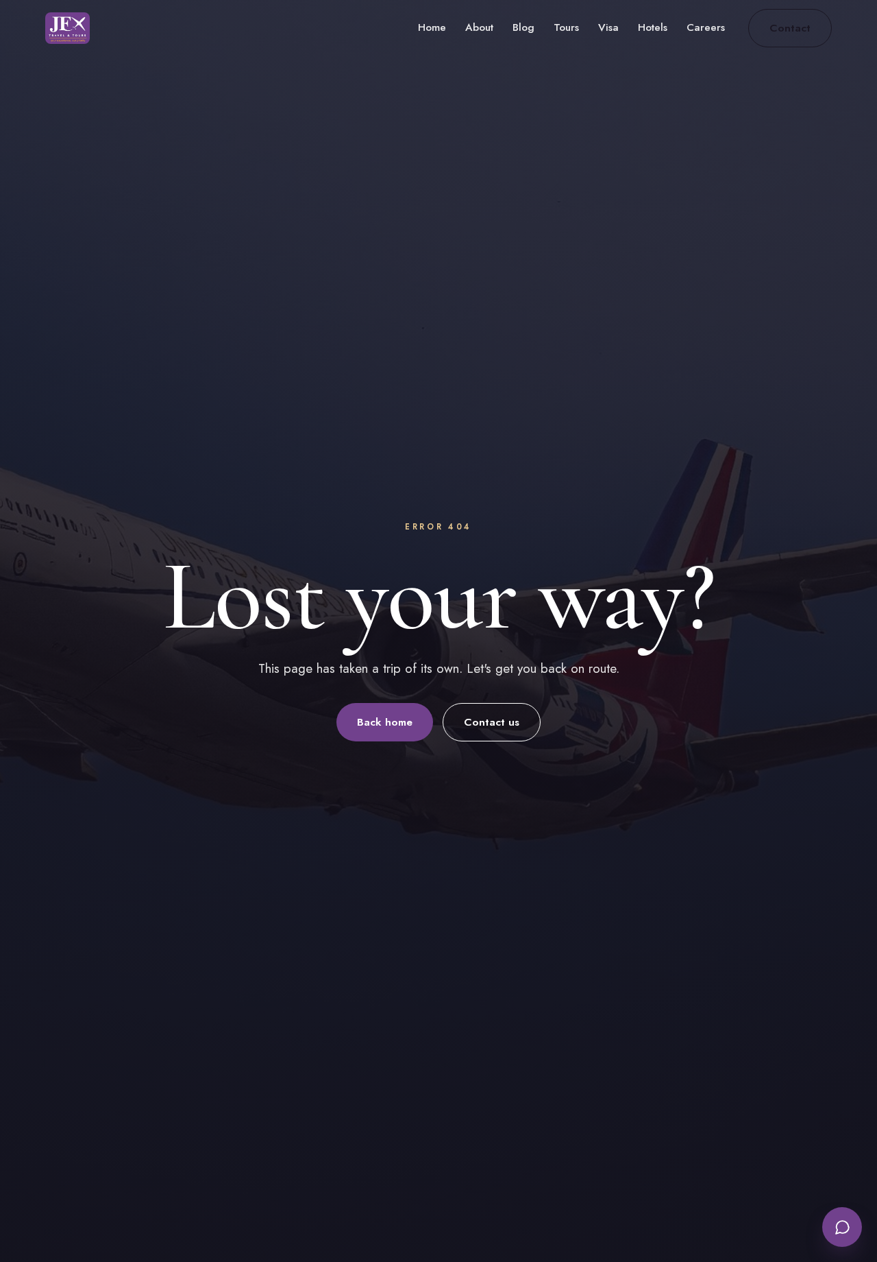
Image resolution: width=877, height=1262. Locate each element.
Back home (384, 722)
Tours (566, 27)
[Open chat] (842, 1227)
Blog (523, 27)
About (479, 27)
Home (432, 27)
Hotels (652, 27)
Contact (790, 28)
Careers (706, 27)
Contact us (491, 722)
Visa (608, 27)
